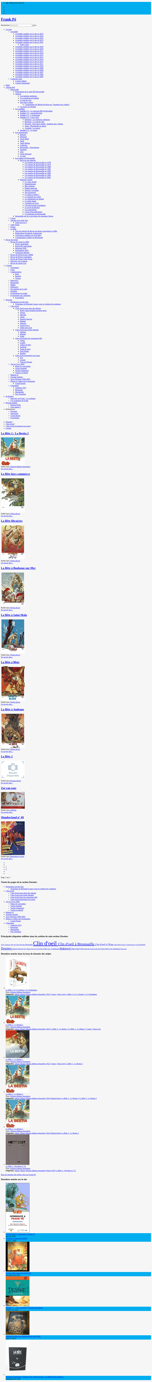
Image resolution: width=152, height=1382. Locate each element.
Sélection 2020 (20, 248)
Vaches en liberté (21, 373)
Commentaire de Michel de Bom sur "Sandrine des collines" (47, 105)
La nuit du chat (25, 100)
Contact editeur (21, 81)
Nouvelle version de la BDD (16, 1238)
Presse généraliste (21, 244)
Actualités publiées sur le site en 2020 (29, 49)
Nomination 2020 (21, 250)
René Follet (80, 949)
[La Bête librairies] (13, 559)
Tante (22, 141)
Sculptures (10, 396)
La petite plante (30, 201)
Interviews (14, 280)
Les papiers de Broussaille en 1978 (38, 162)
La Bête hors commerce (15, 473)
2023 (48, 1029)
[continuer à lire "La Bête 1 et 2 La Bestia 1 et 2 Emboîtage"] (17, 988)
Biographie (14, 283)
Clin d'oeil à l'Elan (104, 944)
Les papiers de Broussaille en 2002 (38, 178)
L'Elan (12, 218)
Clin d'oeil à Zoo (120, 945)
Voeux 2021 (24, 45)
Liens (12, 270)
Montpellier (19, 392)
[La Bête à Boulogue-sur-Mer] (13, 606)
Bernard (23, 135)
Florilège (13, 291)
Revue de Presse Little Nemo (21, 259)
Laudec (23, 343)
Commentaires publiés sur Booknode (29, 238)
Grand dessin (15, 416)
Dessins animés (11, 403)
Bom (17, 274)
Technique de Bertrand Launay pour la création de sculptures (38, 304)
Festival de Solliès (37, 949)
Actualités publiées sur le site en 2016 (29, 60)
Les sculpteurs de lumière (29, 98)
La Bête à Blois (10, 662)
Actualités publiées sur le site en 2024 (29, 36)
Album (22, 994)
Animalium (14, 268)
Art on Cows (15, 945)
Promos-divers (15, 781)
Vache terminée (21, 368)
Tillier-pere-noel (26, 328)
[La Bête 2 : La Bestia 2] (13, 464)
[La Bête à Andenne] (13, 747)
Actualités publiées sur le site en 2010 (29, 66)
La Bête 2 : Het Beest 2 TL (16, 1166)
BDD (8, 85)
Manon (73, 949)
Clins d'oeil (14, 306)
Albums (18, 94)
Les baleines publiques (28, 96)
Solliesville (94, 949)
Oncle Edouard (25, 154)
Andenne (8, 945)
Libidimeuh (55, 949)
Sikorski (23, 315)
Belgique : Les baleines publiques (37, 120)
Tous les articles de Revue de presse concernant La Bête (36, 231)
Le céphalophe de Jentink (34, 199)
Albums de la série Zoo (19, 220)
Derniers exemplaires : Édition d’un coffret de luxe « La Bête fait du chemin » (35, 1377)
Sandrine (23, 150)
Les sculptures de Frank (19, 401)
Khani (48, 1171)
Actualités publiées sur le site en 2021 (29, 42)
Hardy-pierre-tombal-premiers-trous (33, 311)
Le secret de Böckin (32, 208)
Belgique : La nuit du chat (34, 122)
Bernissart (19, 390)
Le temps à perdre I (32, 195)
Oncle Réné (24, 139)
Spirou (12, 227)
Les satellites (20, 109)
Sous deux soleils (26, 102)
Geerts (22, 341)
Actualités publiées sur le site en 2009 (29, 68)
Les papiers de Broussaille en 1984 (38, 173)
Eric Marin (27, 949)
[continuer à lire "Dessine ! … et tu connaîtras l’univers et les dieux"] (17, 1306)
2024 (48, 994)
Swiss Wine (105, 949)
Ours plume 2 (15, 407)
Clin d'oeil (45, 943)
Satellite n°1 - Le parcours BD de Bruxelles (36, 111)
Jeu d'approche (30, 193)
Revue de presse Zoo (18, 263)
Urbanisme (14, 386)
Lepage (23, 360)
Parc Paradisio (20, 394)
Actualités (14, 32)
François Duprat (26, 362)
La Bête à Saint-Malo (14, 615)
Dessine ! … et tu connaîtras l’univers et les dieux (24, 1308)
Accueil (9, 29)
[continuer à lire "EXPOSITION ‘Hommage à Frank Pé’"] (17, 1232)
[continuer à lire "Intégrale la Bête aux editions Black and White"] (17, 1334)
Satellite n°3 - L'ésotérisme (30, 115)
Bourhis (22, 945)
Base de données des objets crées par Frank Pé (18, 1175)
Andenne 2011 (20, 388)
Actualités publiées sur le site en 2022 (29, 38)
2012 (3, 945)
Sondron (23, 347)
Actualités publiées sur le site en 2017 (29, 51)
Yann (122, 949)
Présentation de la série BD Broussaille (29, 92)
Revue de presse (12, 240)
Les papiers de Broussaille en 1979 (38, 165)
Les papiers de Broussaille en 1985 (38, 175)
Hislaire (23, 321)
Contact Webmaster (22, 83)
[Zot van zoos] (13, 808)
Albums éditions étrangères (20, 467)
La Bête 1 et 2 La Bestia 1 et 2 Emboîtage (21, 990)
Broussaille (14, 90)
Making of (14, 375)
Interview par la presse (18, 261)
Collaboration (130, 945)
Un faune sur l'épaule (28, 107)
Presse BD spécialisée (23, 246)
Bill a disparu (30, 186)
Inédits (12, 285)
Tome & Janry (25, 349)
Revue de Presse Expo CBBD (21, 255)
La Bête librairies (11, 520)
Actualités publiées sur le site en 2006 (29, 75)
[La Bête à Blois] (13, 700)
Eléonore (23, 137)
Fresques (13, 411)
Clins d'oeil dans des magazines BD (28, 338)
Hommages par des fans (19, 302)
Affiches (13, 810)
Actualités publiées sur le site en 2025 (29, 34)
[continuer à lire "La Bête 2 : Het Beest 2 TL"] (17, 1164)
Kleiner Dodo (15, 405)
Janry (49, 949)
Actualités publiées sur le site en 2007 (29, 72)
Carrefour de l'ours (32, 203)
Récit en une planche (28, 160)
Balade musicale (31, 188)
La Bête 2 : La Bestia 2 (15, 433)
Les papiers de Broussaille (25, 158)
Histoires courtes (26, 180)
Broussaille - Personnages (29, 147)
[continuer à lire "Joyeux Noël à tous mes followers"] (17, 1271)
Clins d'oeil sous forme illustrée (27, 330)
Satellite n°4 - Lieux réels (29, 117)
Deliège (23, 353)
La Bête (13, 229)
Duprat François (26, 319)
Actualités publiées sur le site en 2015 (29, 55)
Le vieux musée (31, 182)
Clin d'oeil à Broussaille (76, 944)
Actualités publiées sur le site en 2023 (29, 40)
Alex (22, 152)
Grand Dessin (20, 383)
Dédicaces (14, 287)
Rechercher (5, 25)
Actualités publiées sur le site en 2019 (29, 47)
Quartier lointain (16, 377)
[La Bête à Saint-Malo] (13, 653)
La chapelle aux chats (33, 197)
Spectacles (14, 413)
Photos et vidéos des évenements (22, 381)
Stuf (99, 949)
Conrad (137, 945)
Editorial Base (55, 1098)
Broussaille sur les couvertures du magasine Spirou (34, 216)
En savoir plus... (7, 469)
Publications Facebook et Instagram (28, 233)
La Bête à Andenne (12, 709)
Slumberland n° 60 (12, 817)
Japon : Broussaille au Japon (35, 126)
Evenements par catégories (20, 295)
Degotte (142, 945)
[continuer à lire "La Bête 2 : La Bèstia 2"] (17, 1092)
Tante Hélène (25, 143)
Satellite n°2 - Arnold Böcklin (31, 113)
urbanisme (116, 949)
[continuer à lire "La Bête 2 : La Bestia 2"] (17, 1023)
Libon (22, 317)
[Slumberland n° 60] (13, 854)
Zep (21, 358)
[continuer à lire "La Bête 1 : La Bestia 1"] (17, 1057)
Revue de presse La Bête (19, 242)
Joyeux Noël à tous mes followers (18, 1273)
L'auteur (9, 265)
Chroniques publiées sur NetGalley (28, 235)
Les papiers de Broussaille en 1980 (38, 167)
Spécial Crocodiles (32, 190)
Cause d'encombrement (33, 212)
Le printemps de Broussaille (35, 214)
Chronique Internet (22, 253)
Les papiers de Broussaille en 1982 (38, 169)
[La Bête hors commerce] (13, 512)
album (17, 994)
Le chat (23, 156)
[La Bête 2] (13, 779)
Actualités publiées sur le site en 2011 (29, 64)
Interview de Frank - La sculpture (23, 398)
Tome (111, 949)
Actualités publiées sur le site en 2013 (29, 57)
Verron (22, 313)
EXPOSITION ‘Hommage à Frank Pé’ (20, 1234)
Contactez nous (16, 79)
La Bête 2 (7, 756)
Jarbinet (23, 332)
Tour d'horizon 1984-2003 (20, 379)
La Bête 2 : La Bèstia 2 (77, 1029)
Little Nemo (14, 225)
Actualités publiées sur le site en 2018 (29, 53)
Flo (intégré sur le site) (18, 289)
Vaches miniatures (22, 371)
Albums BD (10, 87)
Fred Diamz (24, 351)
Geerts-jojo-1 (25, 326)
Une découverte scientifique (35, 205)
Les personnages (21, 132)
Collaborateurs (15, 272)
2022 (48, 1064)
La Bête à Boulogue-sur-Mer (18, 568)
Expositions (19, 298)
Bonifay (18, 276)
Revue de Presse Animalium (21, 257)
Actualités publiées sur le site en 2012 (29, 62)
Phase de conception (23, 366)
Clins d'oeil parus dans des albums (28, 308)
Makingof (65, 948)
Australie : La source (32, 128)
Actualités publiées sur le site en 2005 (29, 77)
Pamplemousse (30, 184)
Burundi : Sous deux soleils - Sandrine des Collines (44, 124)
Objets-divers (15, 514)
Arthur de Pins (25, 345)
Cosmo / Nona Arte (57, 994)
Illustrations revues (17, 856)
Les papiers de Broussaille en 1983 (38, 171)
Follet (22, 336)
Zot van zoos (8, 788)
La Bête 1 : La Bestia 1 (14, 1059)
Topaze (18, 278)
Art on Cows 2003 (17, 364)
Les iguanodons (31, 210)
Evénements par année (18, 293)
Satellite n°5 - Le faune (28, 130)
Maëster (23, 334)
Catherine (23, 145)
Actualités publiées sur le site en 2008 (29, 70)
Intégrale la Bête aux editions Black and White (23, 1336)
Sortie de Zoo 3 (21, 223)
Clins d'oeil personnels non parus (27, 356)
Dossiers (9, 300)
